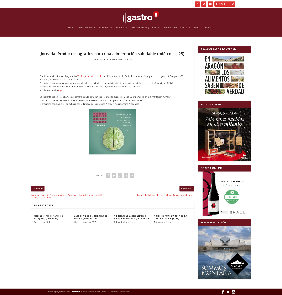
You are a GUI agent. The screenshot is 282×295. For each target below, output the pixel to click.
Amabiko (76, 291)
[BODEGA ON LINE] (224, 194)
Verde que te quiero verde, (90, 76)
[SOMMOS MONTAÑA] (224, 252)
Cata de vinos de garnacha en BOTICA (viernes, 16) (91, 217)
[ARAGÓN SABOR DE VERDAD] (224, 75)
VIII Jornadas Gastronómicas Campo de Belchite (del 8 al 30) (131, 217)
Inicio (71, 27)
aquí (60, 90)
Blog (196, 27)
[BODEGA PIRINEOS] (224, 134)
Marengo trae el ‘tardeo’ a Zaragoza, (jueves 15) (48, 217)
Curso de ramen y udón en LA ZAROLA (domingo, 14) (170, 217)
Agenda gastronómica (111, 27)
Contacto (209, 27)
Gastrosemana (86, 27)
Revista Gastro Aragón (177, 27)
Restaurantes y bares (144, 27)
